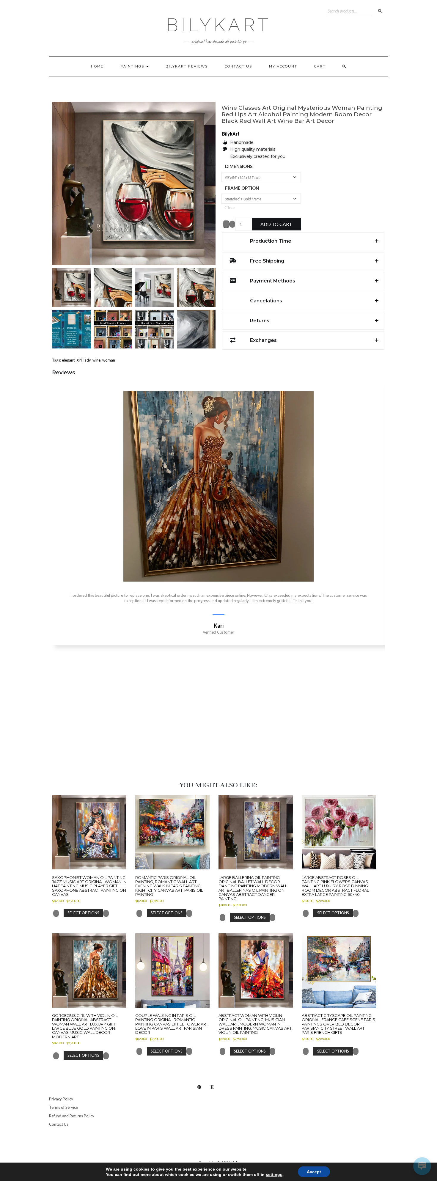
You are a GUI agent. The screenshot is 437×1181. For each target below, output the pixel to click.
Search (380, 11)
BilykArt (218, 25)
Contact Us (238, 66)
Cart (320, 66)
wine (96, 360)
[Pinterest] (199, 1087)
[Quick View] (61, 912)
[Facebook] (237, 1087)
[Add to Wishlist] (226, 224)
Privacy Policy (61, 1099)
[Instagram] (225, 1087)
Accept (314, 1171)
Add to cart (276, 224)
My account (283, 66)
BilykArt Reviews (187, 66)
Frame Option (242, 188)
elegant (68, 360)
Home (97, 66)
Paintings (133, 66)
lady (87, 360)
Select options (83, 912)
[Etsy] (212, 1087)
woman (108, 360)
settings (274, 1174)
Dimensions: (239, 166)
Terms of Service (63, 1107)
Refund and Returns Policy (71, 1116)
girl (79, 360)
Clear (229, 207)
